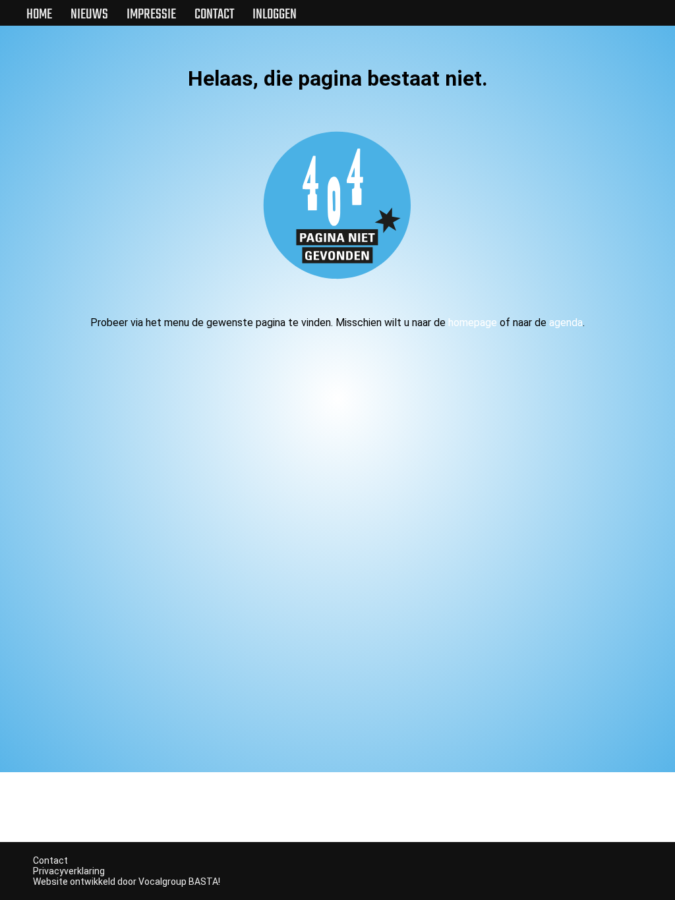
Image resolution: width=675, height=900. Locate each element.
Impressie (151, 14)
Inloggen (274, 14)
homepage (472, 322)
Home (39, 14)
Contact (214, 14)
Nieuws (89, 14)
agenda (566, 322)
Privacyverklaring (69, 871)
